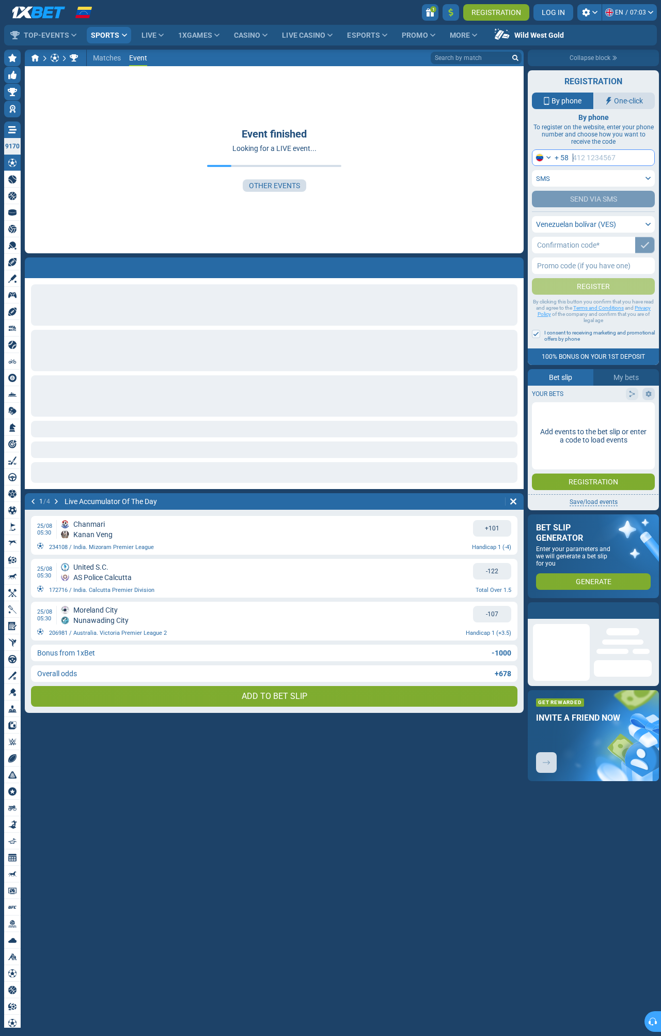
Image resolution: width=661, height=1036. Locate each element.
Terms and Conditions (598, 308)
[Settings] (589, 12)
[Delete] (513, 266)
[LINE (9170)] (35, 58)
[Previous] (33, 266)
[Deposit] (451, 12)
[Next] (60, 266)
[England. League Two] (74, 58)
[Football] (55, 58)
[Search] (515, 58)
